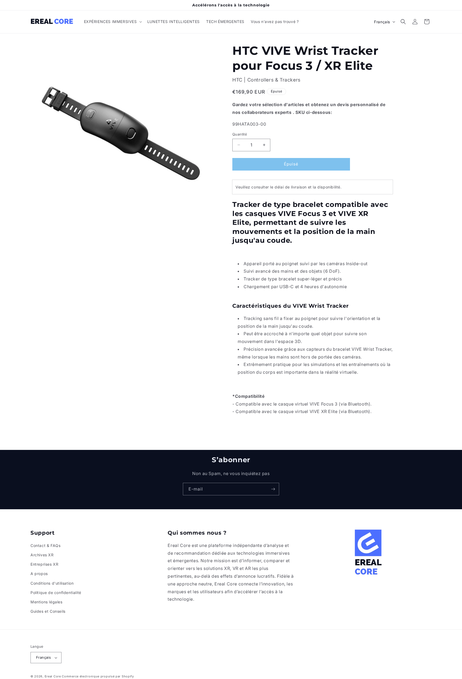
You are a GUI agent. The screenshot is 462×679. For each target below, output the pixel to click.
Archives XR (42, 555)
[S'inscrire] (273, 489)
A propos (39, 573)
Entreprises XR (44, 564)
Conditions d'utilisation (52, 583)
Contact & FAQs (45, 545)
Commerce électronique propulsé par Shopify (98, 676)
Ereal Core (53, 676)
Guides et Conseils (48, 611)
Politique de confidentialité (55, 592)
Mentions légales (46, 602)
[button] (112, 21)
